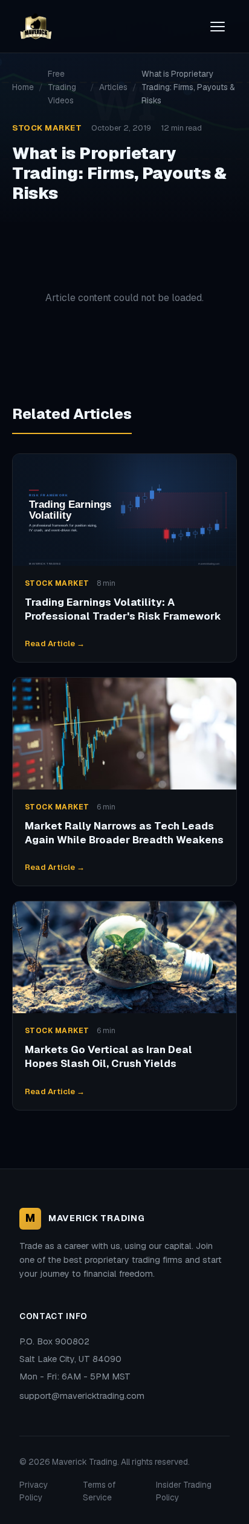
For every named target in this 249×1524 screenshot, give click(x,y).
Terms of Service (99, 1491)
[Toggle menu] (217, 26)
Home (23, 87)
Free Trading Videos (62, 87)
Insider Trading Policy (184, 1491)
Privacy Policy (33, 1491)
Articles (113, 87)
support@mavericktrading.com (81, 1395)
